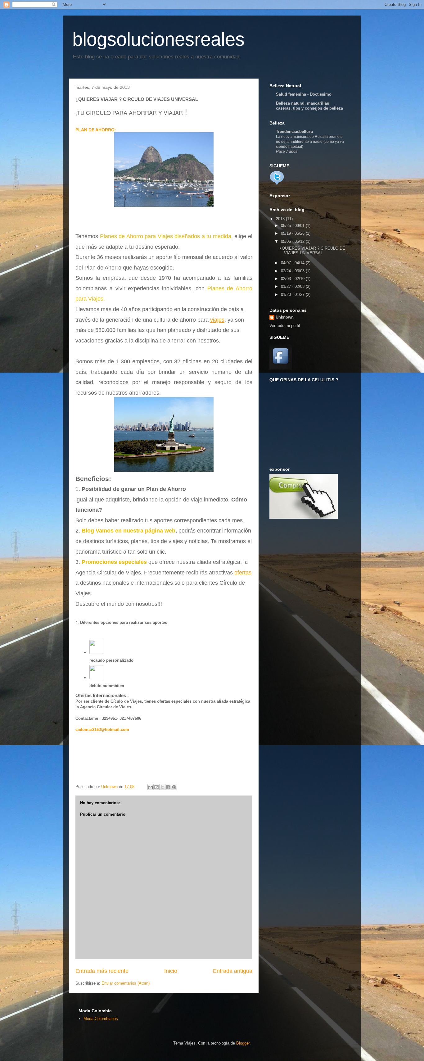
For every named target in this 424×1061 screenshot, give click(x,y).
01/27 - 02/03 (293, 286)
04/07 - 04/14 (293, 263)
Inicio (170, 971)
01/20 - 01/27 (293, 294)
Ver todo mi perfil (284, 325)
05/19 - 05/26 (293, 233)
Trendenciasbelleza (294, 131)
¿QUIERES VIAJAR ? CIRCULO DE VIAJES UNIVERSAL (312, 251)
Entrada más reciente (102, 971)
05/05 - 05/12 (293, 241)
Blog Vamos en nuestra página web (128, 531)
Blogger (243, 1043)
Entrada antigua (232, 971)
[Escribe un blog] (156, 787)
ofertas (242, 572)
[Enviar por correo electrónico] (150, 787)
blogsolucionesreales (158, 39)
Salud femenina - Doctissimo (304, 94)
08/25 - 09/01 (293, 225)
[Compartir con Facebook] (168, 787)
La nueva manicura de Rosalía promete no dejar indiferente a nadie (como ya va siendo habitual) (310, 141)
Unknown (285, 317)
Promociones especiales (114, 562)
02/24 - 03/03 (293, 271)
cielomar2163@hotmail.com (102, 729)
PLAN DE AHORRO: (95, 129)
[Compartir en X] (162, 787)
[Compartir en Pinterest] (174, 787)
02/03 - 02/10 (293, 278)
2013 (281, 218)
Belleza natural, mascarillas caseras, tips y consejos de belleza (309, 106)
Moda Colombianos (100, 1018)
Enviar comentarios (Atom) (125, 983)
